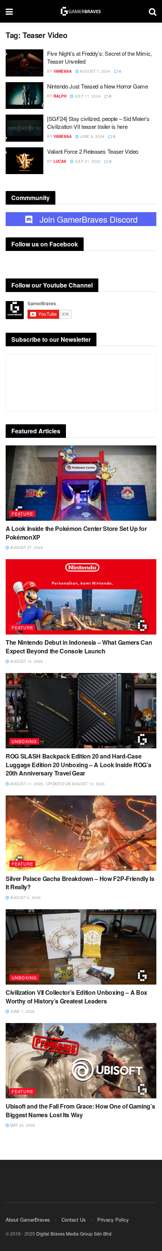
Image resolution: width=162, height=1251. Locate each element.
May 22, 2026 (22, 1125)
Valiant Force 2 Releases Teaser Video (92, 151)
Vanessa (62, 71)
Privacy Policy (113, 1219)
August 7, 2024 (94, 71)
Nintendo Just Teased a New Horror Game (97, 86)
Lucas (59, 161)
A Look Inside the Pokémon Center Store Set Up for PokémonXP (76, 532)
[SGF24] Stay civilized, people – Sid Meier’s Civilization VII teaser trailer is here (98, 122)
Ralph (59, 96)
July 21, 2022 (87, 161)
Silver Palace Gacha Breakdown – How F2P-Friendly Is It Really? (80, 882)
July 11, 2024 (87, 96)
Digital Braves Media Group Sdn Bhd (74, 1233)
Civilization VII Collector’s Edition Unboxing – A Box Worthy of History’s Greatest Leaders (76, 996)
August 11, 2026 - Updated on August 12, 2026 (57, 783)
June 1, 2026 (22, 1011)
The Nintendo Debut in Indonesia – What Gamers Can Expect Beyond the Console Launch (79, 646)
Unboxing (24, 741)
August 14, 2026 (26, 661)
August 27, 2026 (26, 547)
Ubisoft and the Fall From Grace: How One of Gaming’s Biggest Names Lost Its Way (80, 1110)
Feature (22, 514)
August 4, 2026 (25, 897)
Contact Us (73, 1219)
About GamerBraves (28, 1219)
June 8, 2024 (91, 136)
